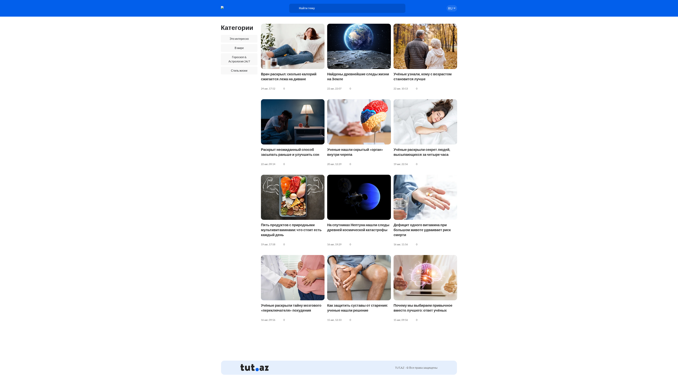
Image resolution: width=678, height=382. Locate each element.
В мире (239, 48)
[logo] (234, 7)
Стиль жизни (239, 70)
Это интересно (239, 38)
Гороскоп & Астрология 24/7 (239, 59)
